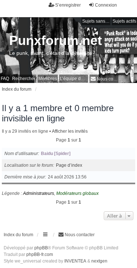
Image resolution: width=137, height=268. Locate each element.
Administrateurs (38, 193)
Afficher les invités (70, 131)
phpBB (41, 247)
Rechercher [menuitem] (23, 78)
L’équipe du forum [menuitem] (74, 78)
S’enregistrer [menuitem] (68, 5)
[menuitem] (104, 79)
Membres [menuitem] (47, 78)
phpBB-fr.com (39, 254)
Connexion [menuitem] (106, 5)
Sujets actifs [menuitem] (124, 21)
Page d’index (69, 165)
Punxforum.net (55, 40)
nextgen (99, 261)
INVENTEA (75, 261)
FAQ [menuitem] (5, 78)
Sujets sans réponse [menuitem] (96, 21)
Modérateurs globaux (77, 193)
